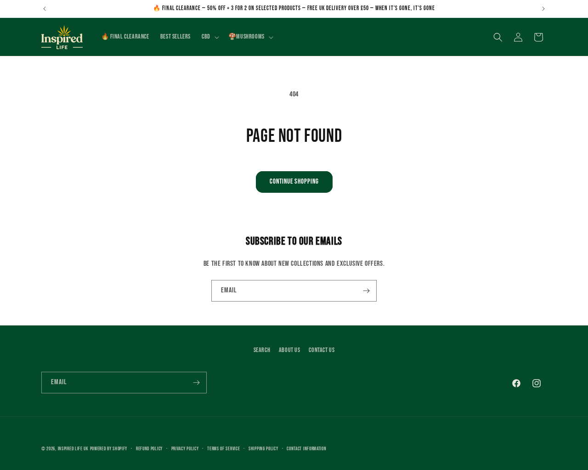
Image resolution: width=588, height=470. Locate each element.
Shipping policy (263, 449)
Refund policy (149, 449)
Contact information (306, 449)
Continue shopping (294, 181)
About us (289, 350)
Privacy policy (185, 449)
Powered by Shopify (109, 449)
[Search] (498, 37)
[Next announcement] (543, 8)
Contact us (321, 350)
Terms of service (223, 449)
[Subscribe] (366, 291)
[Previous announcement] (44, 8)
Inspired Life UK (73, 449)
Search (262, 350)
